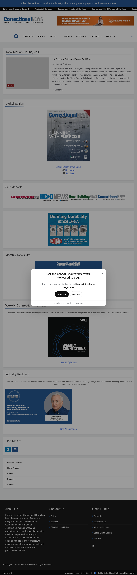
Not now (76, 294)
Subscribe (61, 294)
